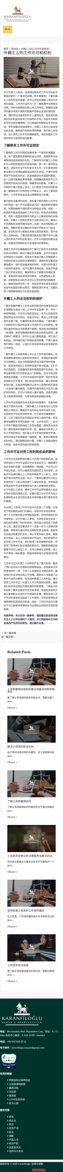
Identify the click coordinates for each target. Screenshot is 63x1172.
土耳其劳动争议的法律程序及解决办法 (29, 856)
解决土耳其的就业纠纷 (20, 746)
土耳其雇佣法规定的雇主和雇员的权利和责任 (31, 690)
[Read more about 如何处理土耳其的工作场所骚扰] (31, 893)
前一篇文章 (8, 633)
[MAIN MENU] (7, 29)
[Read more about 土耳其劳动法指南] (31, 947)
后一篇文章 (8, 636)
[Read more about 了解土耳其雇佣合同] (31, 783)
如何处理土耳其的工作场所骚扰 (25, 910)
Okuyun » (12, 707)
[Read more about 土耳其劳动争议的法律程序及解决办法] (31, 838)
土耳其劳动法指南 (17, 965)
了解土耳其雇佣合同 (19, 801)
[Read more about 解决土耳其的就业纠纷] (31, 729)
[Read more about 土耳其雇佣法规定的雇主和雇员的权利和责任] (31, 671)
